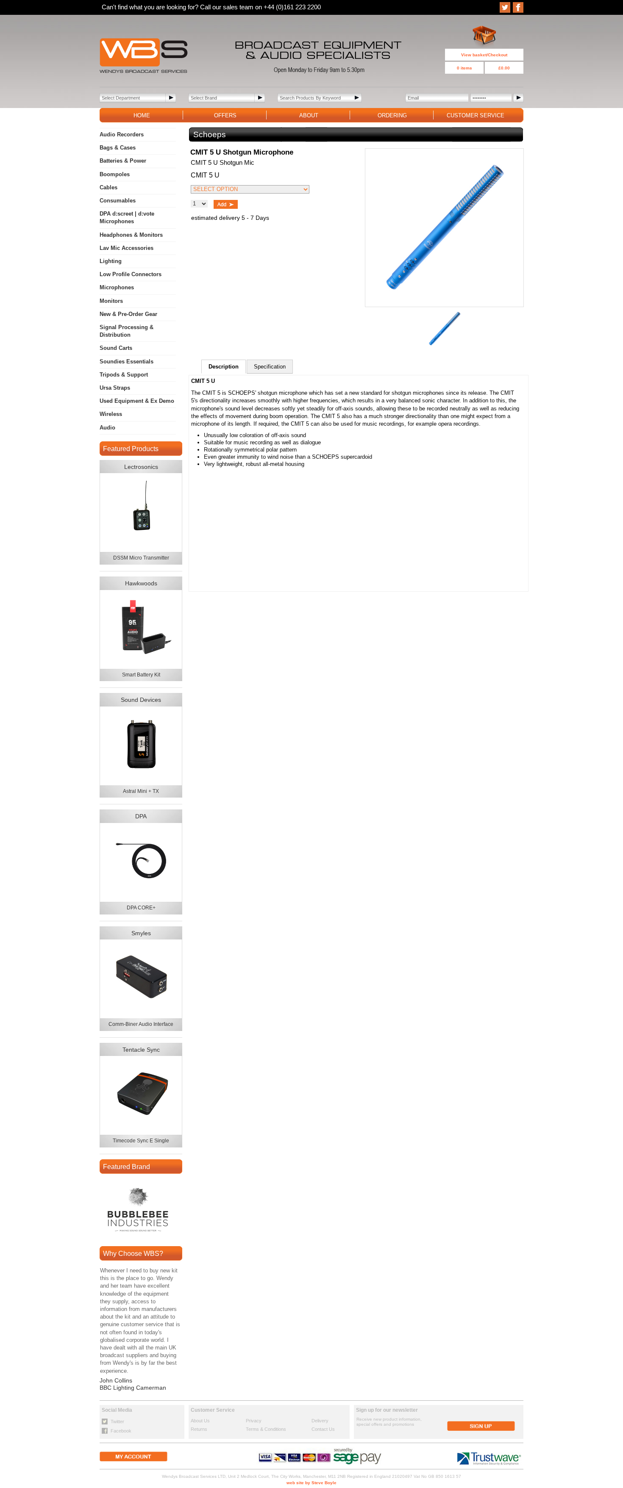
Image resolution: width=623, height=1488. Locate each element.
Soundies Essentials (126, 361)
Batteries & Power (123, 161)
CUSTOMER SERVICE (475, 115)
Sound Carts (116, 348)
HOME (142, 115)
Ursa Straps (115, 388)
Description (224, 366)
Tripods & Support (124, 374)
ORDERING (392, 115)
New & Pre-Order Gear (128, 314)
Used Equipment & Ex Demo (137, 401)
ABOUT (308, 115)
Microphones (117, 287)
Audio (107, 427)
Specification (270, 366)
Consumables (118, 200)
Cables (108, 187)
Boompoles (115, 174)
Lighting (111, 261)
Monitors (111, 301)
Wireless (111, 414)
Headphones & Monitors (131, 235)
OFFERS (225, 115)
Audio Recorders (122, 134)
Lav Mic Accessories (126, 248)
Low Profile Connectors (130, 274)
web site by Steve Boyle (311, 1482)
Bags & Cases (118, 147)
